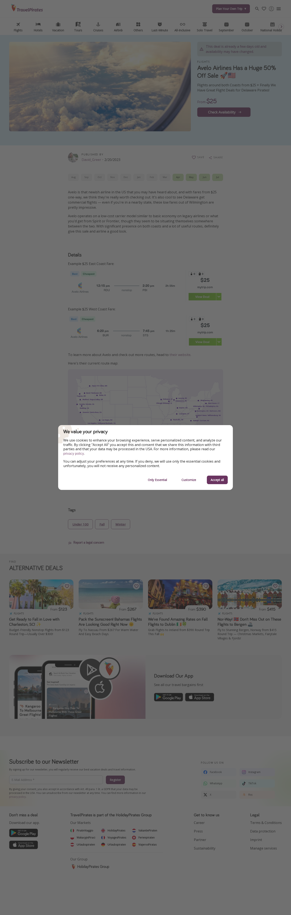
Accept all (217, 480)
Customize (189, 480)
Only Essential (157, 480)
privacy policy (73, 453)
